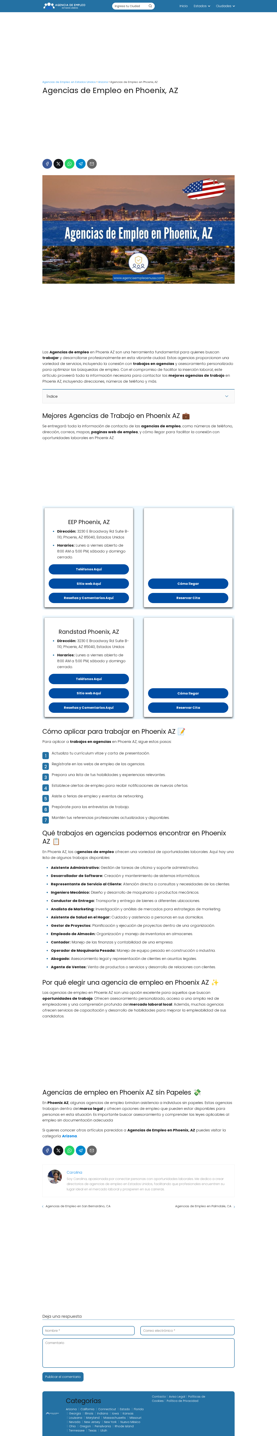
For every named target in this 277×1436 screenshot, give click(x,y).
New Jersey (92, 1422)
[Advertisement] (138, 46)
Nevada (74, 1422)
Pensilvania (103, 1426)
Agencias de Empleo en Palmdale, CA (203, 1206)
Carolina (74, 1172)
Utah (103, 1430)
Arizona (71, 1409)
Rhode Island (124, 1426)
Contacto (159, 1397)
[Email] (92, 164)
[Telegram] (81, 164)
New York (110, 1422)
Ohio (72, 1426)
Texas (92, 1430)
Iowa (115, 1413)
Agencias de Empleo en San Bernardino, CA (78, 1206)
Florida (139, 1409)
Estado (125, 1409)
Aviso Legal (177, 1397)
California (87, 1409)
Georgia (75, 1413)
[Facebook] (47, 164)
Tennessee (77, 1430)
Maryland (93, 1418)
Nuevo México (130, 1422)
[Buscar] (150, 6)
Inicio (184, 6)
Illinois (89, 1413)
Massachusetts (114, 1418)
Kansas (128, 1413)
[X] (58, 164)
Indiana (102, 1413)
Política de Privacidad (182, 1401)
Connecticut (107, 1409)
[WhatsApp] (69, 164)
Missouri (135, 1418)
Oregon (85, 1426)
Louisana (75, 1418)
